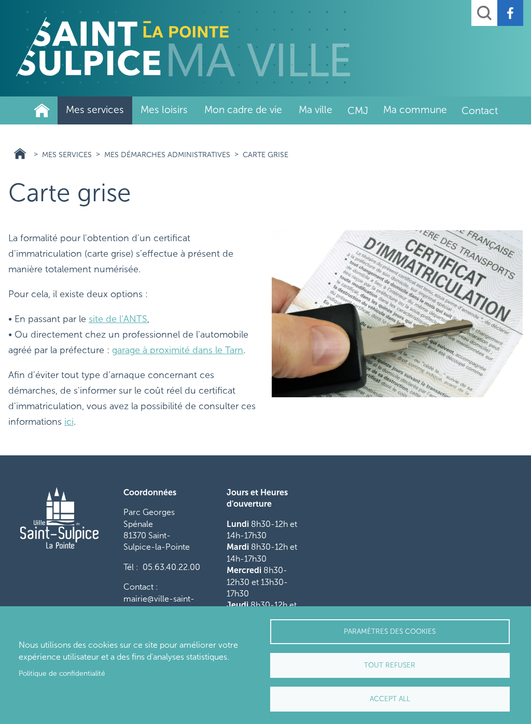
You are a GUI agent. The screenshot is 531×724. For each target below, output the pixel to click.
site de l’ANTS (118, 319)
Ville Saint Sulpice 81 (20, 153)
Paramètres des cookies (390, 631)
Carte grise (265, 154)
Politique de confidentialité (62, 673)
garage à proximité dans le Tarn (177, 350)
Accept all (390, 698)
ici (69, 421)
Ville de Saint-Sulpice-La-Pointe (42, 110)
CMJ (357, 111)
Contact (480, 111)
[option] (397, 313)
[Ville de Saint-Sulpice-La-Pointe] (183, 47)
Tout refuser (389, 665)
